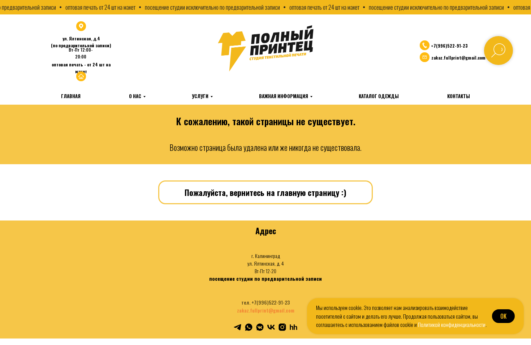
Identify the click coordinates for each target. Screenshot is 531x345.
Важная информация (283, 96)
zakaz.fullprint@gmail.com (265, 310)
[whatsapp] (248, 327)
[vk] (271, 327)
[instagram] (282, 327)
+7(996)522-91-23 (449, 46)
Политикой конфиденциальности (451, 324)
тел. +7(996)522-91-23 (265, 302)
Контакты (458, 96)
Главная (71, 96)
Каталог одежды (379, 96)
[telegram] (237, 327)
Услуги (200, 96)
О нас (135, 96)
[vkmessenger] (259, 327)
